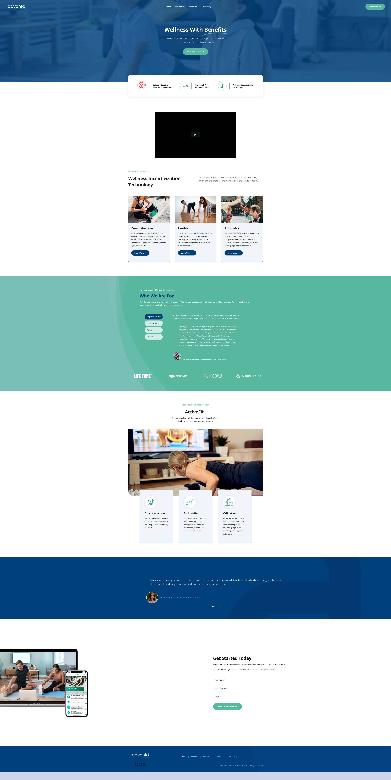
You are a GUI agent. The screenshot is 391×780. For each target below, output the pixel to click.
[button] (210, 606)
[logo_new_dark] (16, 3)
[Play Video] (195, 134)
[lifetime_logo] (143, 375)
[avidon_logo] (248, 374)
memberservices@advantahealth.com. (263, 669)
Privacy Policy (232, 757)
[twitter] (136, 764)
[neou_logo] (213, 374)
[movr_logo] (178, 375)
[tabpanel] (205, 337)
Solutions (194, 757)
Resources (206, 757)
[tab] (154, 317)
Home (184, 757)
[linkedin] (144, 764)
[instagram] (140, 764)
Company (219, 757)
